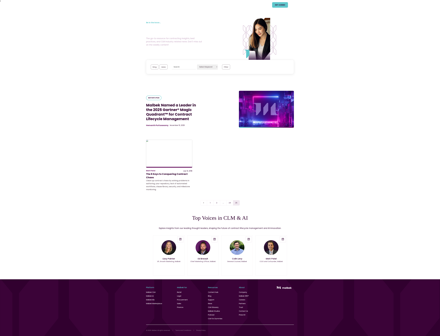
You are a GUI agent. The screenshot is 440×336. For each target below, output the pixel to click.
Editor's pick (153, 98)
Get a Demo (280, 5)
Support (211, 300)
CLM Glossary (213, 307)
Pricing (203, 5)
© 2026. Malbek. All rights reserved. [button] (158, 330)
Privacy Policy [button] (201, 330)
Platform (173, 5)
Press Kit (242, 315)
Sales (179, 303)
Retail (179, 292)
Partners (242, 303)
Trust (241, 307)
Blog (209, 296)
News (210, 303)
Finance (180, 307)
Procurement (182, 300)
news (163, 67)
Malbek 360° (244, 296)
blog (155, 67)
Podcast (211, 315)
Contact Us (243, 311)
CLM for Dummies (215, 318)
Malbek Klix (150, 300)
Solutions (188, 5)
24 (230, 203)
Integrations (249, 5)
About (265, 5)
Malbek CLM (150, 292)
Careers (242, 300)
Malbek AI (150, 296)
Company (243, 292)
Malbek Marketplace (154, 303)
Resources (232, 5)
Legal (179, 296)
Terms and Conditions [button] (183, 330)
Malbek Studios (214, 311)
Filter (226, 67)
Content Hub (213, 292)
